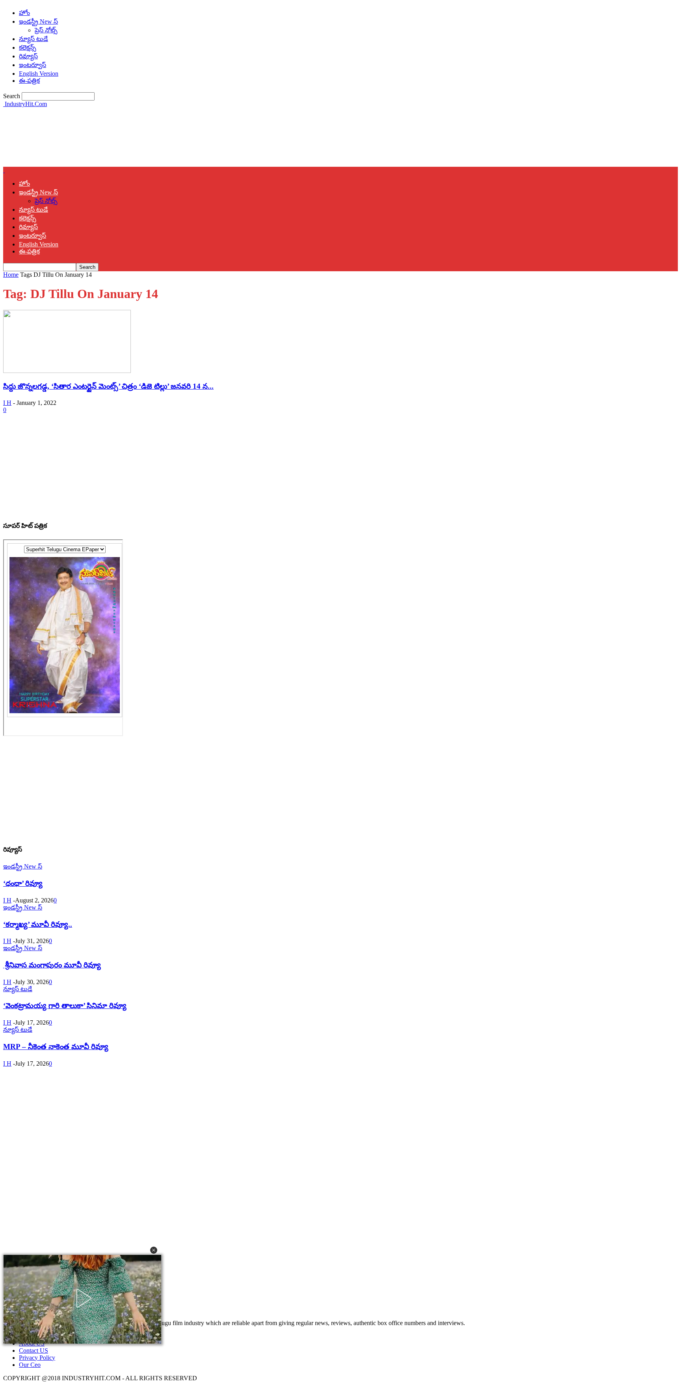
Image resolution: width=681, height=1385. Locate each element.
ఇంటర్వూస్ (32, 65)
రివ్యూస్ (28, 56)
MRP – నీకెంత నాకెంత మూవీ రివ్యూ (55, 1046)
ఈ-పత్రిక (29, 80)
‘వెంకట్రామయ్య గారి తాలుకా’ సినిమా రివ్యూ (65, 1005)
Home (11, 274)
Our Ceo (30, 1364)
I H (7, 402)
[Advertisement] (146, 136)
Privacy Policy (37, 1357)
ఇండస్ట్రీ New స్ (38, 21)
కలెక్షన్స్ (27, 47)
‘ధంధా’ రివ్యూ (23, 883)
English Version (38, 73)
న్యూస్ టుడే (33, 38)
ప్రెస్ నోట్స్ (46, 30)
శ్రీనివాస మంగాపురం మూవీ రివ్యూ (52, 965)
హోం (24, 12)
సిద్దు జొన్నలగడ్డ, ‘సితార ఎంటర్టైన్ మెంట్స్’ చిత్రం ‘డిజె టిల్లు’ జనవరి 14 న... (108, 386)
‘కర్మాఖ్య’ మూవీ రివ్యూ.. (37, 924)
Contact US (33, 1350)
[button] (153, 1250)
